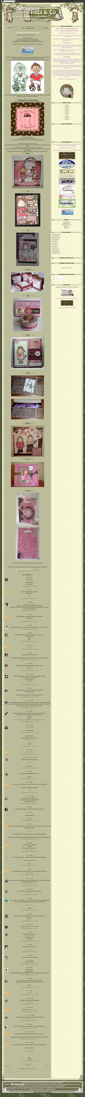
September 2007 (56, 253)
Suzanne (28, 663)
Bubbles (28, 978)
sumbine (28, 955)
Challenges (21, 570)
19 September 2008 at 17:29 (29, 1011)
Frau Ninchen (28, 998)
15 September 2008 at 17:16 (29, 754)
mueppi (28, 577)
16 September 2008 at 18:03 (29, 865)
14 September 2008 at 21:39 (29, 697)
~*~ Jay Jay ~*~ (66, 112)
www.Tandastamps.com (27, 54)
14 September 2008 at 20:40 (29, 660)
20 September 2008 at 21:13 (29, 1039)
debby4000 (28, 889)
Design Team (28, 570)
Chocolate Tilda (29, 681)
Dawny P (28, 855)
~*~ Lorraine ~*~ (67, 116)
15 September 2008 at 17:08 (29, 746)
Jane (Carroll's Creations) (28, 757)
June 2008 (54, 243)
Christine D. (28, 725)
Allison (28, 771)
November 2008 (55, 234)
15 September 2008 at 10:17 (29, 707)
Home (27, 1066)
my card (29, 581)
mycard (29, 831)
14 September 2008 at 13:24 (29, 610)
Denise (28, 967)
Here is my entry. (29, 667)
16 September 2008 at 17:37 (29, 851)
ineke (28, 602)
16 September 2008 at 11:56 (29, 803)
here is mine (29, 812)
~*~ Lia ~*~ (66, 115)
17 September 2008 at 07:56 (29, 894)
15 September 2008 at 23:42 (29, 778)
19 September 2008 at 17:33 (29, 1020)
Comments (56, 279)
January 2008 (55, 251)
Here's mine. (29, 992)
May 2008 (54, 244)
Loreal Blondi (28, 796)
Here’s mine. (29, 762)
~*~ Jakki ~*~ (67, 110)
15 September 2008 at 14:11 (29, 721)
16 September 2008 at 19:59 (29, 885)
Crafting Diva (28, 700)
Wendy (28, 990)
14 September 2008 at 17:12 (29, 641)
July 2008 (54, 241)
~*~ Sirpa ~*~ (67, 119)
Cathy (28, 632)
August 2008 (55, 239)
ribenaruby (28, 1007)
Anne (28, 652)
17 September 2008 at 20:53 (29, 921)
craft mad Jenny (28, 1015)
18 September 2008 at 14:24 (29, 974)
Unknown (28, 645)
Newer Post (7, 1066)
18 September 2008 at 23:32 (29, 1004)
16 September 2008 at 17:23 (29, 839)
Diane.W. (28, 924)
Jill (28, 869)
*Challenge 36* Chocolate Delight (27, 32)
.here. (43, 634)
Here (13, 784)
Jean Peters (28, 878)
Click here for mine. (29, 1018)
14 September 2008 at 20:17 (29, 649)
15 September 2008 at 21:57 (29, 768)
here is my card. (29, 1002)
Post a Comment (27, 1064)
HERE (38, 773)
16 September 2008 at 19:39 (29, 874)
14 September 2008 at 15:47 (29, 621)
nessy (28, 932)
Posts (55, 277)
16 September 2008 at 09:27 (29, 792)
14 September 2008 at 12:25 (29, 598)
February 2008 (55, 249)
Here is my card (29, 849)
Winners (39, 570)
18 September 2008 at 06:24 (29, 941)
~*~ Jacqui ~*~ (67, 109)
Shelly (28, 1024)
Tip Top (28, 944)
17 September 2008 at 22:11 (29, 928)
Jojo (28, 625)
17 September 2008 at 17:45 (29, 910)
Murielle (28, 842)
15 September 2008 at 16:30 (29, 732)
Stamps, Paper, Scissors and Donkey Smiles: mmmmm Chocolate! (29, 719)
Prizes (34, 570)
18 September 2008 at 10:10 (29, 951)
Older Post (48, 1066)
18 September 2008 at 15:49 (29, 994)
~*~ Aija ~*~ (66, 105)
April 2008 (54, 246)
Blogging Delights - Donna (42, 1095)
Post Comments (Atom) (30, 1068)
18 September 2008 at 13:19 (29, 964)
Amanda (28, 749)
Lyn (28, 688)
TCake (27, 614)
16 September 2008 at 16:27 (29, 820)
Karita (28, 807)
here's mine (29, 647)
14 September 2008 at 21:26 (29, 670)
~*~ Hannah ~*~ (66, 107)
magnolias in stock (66, 224)
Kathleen (28, 898)
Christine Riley (28, 1031)
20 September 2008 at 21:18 (29, 1061)
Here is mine (29, 949)
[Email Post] (38, 569)
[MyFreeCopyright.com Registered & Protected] (66, 287)
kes (28, 589)
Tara (28, 913)
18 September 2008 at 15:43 (29, 987)
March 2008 (55, 248)
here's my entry (33, 1009)
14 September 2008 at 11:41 (29, 586)
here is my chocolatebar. (29, 604)
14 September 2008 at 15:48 (29, 629)
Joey (28, 824)
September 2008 (56, 238)
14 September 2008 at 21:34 (29, 684)
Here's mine (29, 892)
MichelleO (28, 711)
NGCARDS (28, 674)
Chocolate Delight (29, 727)
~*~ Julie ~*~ (67, 113)
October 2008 (55, 236)
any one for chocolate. (29, 935)
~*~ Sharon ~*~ (66, 118)
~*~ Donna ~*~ (67, 106)
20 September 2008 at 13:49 (29, 1028)
